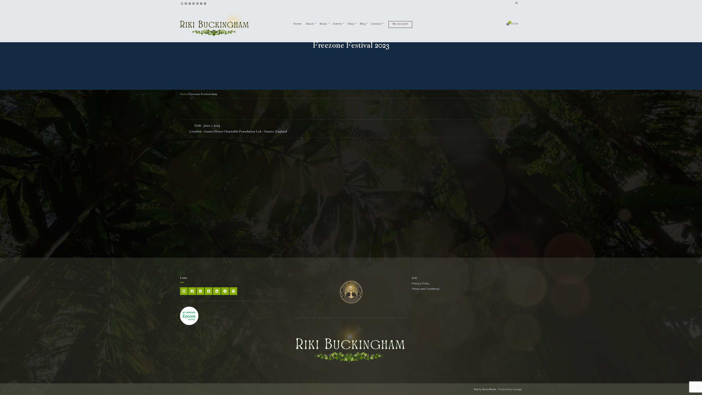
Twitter (193, 3)
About (310, 24)
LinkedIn (197, 3)
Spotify (205, 3)
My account (400, 24)
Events (337, 24)
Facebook (186, 3)
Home (297, 24)
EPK (414, 278)
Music (323, 24)
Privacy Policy (421, 283)
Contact (376, 24)
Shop (351, 24)
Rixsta (492, 389)
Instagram (189, 3)
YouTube (182, 3)
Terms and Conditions (425, 288)
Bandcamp (201, 3)
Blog (362, 24)
